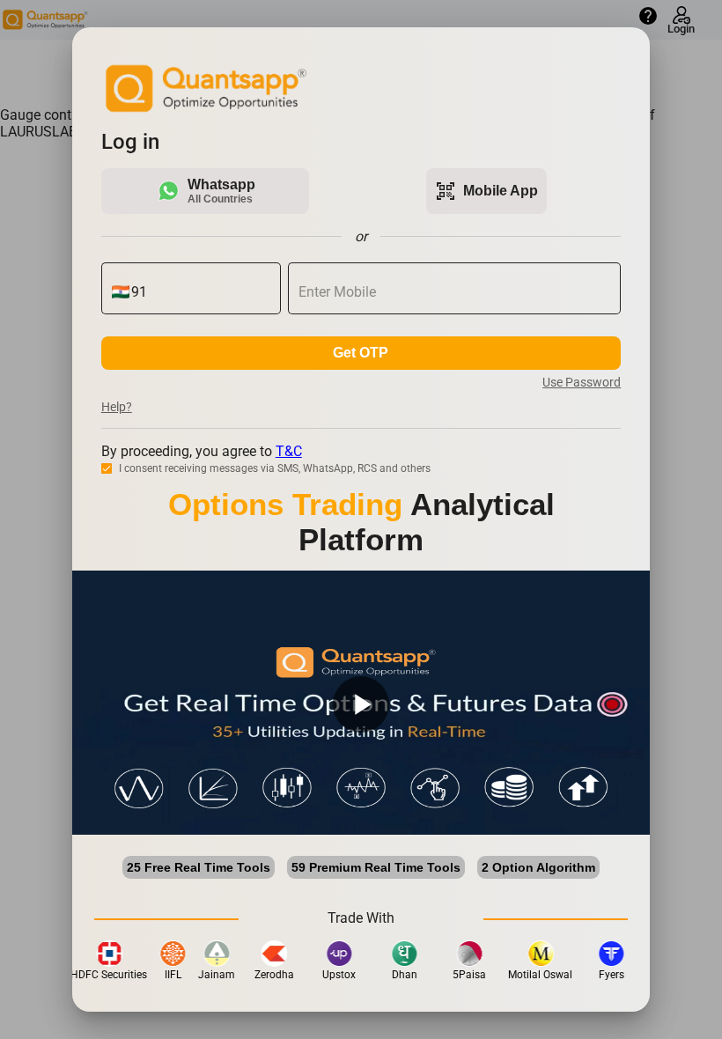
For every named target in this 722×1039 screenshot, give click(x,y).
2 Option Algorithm (538, 867)
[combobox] (201, 292)
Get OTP (360, 352)
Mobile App (486, 191)
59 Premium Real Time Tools (375, 867)
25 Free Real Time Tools (198, 867)
